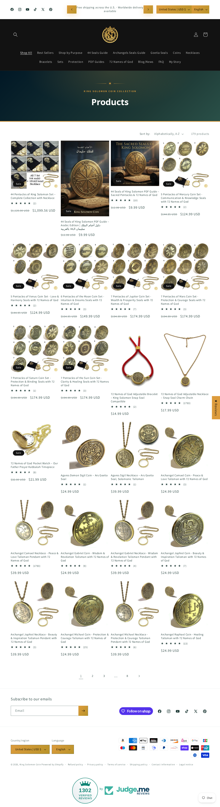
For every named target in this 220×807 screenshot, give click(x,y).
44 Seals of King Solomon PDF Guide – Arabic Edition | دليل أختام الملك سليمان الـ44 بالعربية (85, 225)
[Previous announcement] (71, 9)
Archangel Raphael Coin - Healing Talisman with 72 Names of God (182, 636)
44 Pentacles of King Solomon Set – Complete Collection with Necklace (33, 196)
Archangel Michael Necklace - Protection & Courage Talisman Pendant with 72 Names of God (130, 638)
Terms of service (116, 764)
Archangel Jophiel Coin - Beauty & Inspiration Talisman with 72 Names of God (183, 557)
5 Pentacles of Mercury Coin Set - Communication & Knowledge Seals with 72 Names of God (183, 198)
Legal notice (186, 764)
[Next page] (139, 676)
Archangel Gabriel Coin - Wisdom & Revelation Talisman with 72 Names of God (85, 557)
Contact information (163, 764)
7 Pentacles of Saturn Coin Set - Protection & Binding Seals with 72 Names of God (32, 381)
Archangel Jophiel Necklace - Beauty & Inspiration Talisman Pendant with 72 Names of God (34, 638)
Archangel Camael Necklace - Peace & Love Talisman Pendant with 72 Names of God (35, 557)
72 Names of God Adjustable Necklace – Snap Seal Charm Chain (185, 396)
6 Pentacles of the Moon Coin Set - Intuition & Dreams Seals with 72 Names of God (82, 300)
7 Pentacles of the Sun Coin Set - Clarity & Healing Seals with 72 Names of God (85, 381)
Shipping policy (139, 764)
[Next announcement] (148, 9)
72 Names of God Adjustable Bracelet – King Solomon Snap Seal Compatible (134, 397)
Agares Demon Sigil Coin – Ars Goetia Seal (84, 477)
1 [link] (81, 676)
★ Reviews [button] (216, 407)
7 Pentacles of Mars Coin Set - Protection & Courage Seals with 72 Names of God (183, 300)
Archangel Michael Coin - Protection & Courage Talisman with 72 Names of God (85, 638)
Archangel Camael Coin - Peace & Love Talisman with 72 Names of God (184, 477)
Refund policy (75, 764)
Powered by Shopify (52, 764)
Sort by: (145, 134)
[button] (15, 34)
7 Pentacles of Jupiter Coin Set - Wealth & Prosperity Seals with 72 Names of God (132, 300)
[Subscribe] (83, 711)
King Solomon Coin (30, 764)
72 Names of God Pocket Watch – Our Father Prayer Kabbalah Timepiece (34, 465)
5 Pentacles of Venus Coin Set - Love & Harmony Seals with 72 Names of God (35, 298)
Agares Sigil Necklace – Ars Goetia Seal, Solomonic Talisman (132, 477)
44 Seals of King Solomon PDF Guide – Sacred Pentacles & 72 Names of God (135, 193)
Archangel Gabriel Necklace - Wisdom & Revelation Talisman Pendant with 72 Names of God (134, 557)
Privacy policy (95, 764)
